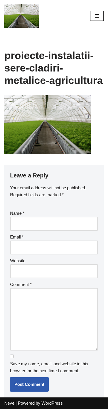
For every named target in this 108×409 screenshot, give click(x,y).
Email (17, 236)
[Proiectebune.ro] (21, 16)
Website (17, 260)
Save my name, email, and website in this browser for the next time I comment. (49, 367)
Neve (9, 403)
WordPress (52, 403)
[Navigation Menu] (97, 16)
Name (17, 213)
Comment (21, 284)
